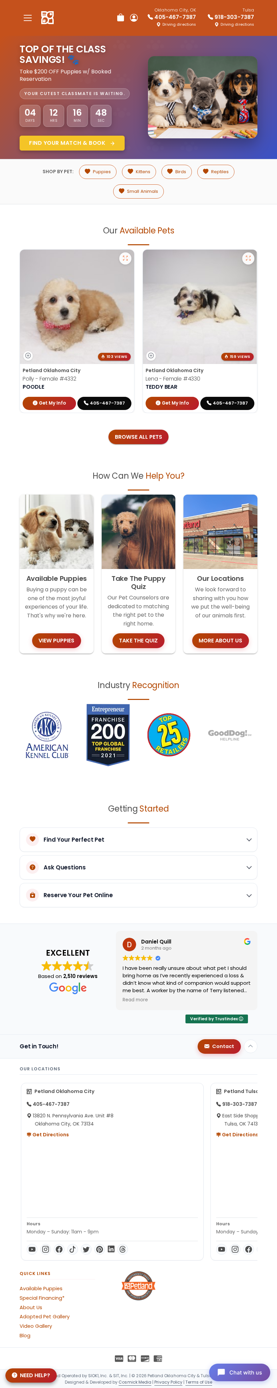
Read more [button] (135, 1000)
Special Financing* (42, 1298)
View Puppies (56, 640)
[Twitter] (86, 1249)
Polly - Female (49, 379)
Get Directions (50, 1134)
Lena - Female (173, 379)
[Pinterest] (99, 1249)
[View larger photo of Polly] (125, 258)
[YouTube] (32, 1249)
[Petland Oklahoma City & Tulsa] (47, 18)
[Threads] (122, 1249)
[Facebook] (59, 1249)
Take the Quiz (138, 640)
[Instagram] (45, 1249)
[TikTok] (72, 1249)
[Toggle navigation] (28, 18)
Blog (25, 1335)
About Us (31, 1307)
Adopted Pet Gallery (45, 1316)
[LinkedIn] (111, 1249)
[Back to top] (250, 1046)
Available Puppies (41, 1288)
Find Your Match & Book (68, 143)
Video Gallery (36, 1326)
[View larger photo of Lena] (248, 258)
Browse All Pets (138, 437)
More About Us (220, 640)
